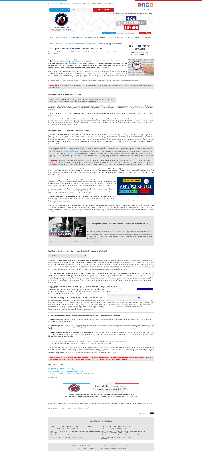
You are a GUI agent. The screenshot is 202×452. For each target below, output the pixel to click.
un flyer (70, 101)
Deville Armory (54, 99)
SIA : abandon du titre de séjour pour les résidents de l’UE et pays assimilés (75, 431)
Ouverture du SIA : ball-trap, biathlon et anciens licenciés (72, 426)
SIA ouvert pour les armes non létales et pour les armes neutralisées (122, 438)
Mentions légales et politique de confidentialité (102, 446)
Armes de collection (75, 37)
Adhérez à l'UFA (103, 10)
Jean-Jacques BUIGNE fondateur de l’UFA (75, 52)
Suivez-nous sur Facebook (59, 10)
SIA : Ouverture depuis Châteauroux (64, 435)
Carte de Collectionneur (142, 37)
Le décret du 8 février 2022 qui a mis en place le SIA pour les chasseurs (71, 373)
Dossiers (110, 37)
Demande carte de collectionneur (102, 4)
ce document (103, 180)
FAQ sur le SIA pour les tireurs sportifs (77, 408)
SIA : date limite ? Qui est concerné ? (64, 429)
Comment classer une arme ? (94, 37)
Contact (126, 446)
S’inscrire (86, 4)
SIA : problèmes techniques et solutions (116, 426)
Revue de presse (108, 33)
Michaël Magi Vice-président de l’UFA (98, 52)
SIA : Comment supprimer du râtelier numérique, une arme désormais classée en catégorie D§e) (123, 431)
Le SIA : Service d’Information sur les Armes (77, 44)
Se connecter (76, 4)
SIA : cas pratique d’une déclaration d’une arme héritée (66, 372)
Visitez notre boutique (81, 10)
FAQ (122, 37)
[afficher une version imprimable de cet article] (152, 414)
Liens (117, 37)
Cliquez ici (52, 242)
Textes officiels (145, 33)
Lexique (129, 37)
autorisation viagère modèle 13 (98, 169)
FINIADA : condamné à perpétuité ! (114, 429)
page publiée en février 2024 (69, 63)
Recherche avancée (147, 9)
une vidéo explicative (71, 256)
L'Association (61, 37)
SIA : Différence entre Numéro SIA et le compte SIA (120, 435)
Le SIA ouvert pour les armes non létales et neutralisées (67, 370)
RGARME (79, 160)
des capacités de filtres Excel (73, 152)
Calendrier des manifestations (127, 33)
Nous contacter (64, 4)
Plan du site (52, 4)
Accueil (51, 37)
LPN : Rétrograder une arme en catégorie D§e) (68, 437)
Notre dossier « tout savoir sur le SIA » (61, 368)
